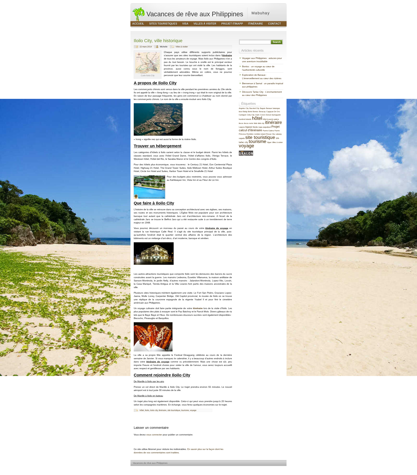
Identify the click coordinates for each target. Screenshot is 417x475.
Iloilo (147, 410)
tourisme (185, 410)
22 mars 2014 (146, 47)
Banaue (269, 108)
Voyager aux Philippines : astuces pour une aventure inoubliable (262, 60)
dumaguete (276, 115)
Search (277, 42)
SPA (277, 138)
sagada (242, 138)
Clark (257, 115)
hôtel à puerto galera (271, 119)
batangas (276, 108)
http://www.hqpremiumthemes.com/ (273, 469)
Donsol (268, 115)
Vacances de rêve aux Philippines (194, 14)
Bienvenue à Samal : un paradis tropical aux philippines (262, 85)
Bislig (245, 112)
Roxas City (270, 134)
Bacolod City (254, 108)
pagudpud (267, 127)
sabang (278, 134)
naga (260, 127)
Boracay (262, 112)
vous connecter (154, 434)
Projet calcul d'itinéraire (259, 128)
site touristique (173, 410)
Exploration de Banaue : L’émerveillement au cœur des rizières (261, 76)
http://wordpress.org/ (249, 469)
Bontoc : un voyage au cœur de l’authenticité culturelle (258, 68)
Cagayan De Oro (273, 112)
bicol (240, 112)
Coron (262, 115)
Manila (255, 127)
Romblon (249, 134)
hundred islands (245, 119)
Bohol (250, 112)
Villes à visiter (182, 47)
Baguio (262, 108)
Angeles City (244, 108)
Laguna (242, 127)
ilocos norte (248, 123)
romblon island (260, 134)
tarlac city (243, 142)
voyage (193, 410)
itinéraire (198, 308)
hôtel (142, 410)
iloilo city (154, 410)
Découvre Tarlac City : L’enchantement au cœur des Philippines (262, 93)
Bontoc (255, 112)
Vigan (269, 142)
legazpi (248, 127)
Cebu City (251, 115)
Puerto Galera (268, 131)
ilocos (241, 123)
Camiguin (242, 115)
